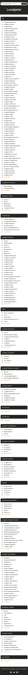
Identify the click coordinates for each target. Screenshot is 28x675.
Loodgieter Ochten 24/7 (10, 293)
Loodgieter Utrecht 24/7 (10, 148)
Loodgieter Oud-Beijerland (10, 32)
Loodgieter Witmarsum (9, 538)
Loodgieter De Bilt (8, 152)
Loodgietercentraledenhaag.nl (11, 337)
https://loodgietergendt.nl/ (10, 301)
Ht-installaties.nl (8, 464)
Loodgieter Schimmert (9, 124)
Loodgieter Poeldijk (8, 89)
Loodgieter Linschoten (9, 122)
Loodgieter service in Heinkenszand (12, 649)
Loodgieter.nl (7, 492)
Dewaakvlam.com (8, 473)
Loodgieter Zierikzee (9, 208)
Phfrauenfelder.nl (8, 186)
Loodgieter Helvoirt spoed (10, 589)
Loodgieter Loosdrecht (9, 58)
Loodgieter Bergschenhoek (10, 62)
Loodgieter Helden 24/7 (9, 156)
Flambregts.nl (7, 566)
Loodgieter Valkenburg (9, 81)
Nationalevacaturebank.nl (10, 389)
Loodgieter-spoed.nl (9, 225)
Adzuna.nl (6, 245)
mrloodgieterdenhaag (9, 188)
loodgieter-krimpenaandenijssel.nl (12, 145)
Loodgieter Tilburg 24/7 (9, 597)
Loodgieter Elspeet (8, 260)
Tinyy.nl (5, 321)
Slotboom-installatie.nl (9, 466)
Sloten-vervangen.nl (9, 313)
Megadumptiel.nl (8, 506)
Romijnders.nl (7, 562)
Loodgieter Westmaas (9, 141)
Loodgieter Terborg (8, 287)
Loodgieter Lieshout (9, 593)
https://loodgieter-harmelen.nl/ (11, 137)
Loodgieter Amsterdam (9, 150)
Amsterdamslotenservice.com (11, 319)
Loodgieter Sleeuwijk (9, 576)
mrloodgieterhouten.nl (9, 37)
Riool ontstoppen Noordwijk (10, 91)
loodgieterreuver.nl (8, 175)
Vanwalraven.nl (7, 623)
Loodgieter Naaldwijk (9, 30)
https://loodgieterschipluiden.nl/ (11, 127)
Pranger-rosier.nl (8, 486)
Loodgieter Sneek (8, 536)
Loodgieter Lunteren (9, 291)
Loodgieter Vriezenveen (10, 83)
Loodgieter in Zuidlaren (9, 400)
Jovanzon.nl (7, 247)
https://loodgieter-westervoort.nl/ (12, 280)
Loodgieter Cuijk (8, 583)
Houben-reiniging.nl (8, 568)
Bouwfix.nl (6, 358)
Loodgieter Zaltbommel (9, 278)
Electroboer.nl (7, 490)
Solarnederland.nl (8, 613)
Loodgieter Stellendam (9, 112)
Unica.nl (6, 451)
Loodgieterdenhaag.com (10, 345)
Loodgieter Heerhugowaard (10, 28)
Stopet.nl (6, 510)
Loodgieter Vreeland (9, 133)
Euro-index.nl (7, 447)
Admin (9, 3)
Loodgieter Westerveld (9, 398)
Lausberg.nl (6, 343)
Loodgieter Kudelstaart (9, 143)
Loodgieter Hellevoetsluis (10, 99)
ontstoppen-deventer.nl (9, 41)
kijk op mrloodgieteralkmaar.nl (11, 227)
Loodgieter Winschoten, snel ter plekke (13, 540)
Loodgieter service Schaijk (10, 585)
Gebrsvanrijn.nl (7, 206)
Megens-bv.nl (7, 253)
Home (2, 3)
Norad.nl (6, 433)
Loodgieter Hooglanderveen (10, 160)
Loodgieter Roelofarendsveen (11, 49)
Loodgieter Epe (7, 76)
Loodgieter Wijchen (8, 268)
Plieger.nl (6, 617)
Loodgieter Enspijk (8, 262)
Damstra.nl (6, 523)
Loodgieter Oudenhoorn (10, 118)
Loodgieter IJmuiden (9, 95)
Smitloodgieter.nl (8, 429)
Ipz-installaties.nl (8, 639)
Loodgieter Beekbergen (9, 299)
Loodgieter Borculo (8, 295)
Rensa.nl (6, 611)
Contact (6, 3)
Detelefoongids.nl (8, 243)
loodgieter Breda (8, 26)
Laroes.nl (6, 199)
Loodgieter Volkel (8, 579)
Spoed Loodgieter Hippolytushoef (12, 158)
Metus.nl (6, 372)
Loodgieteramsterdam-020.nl (11, 525)
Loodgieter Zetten (8, 274)
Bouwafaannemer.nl (9, 469)
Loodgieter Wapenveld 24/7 (10, 289)
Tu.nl (5, 615)
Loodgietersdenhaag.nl (9, 341)
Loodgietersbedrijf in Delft (10, 35)
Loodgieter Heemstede (9, 97)
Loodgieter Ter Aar (8, 116)
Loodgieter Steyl (8, 120)
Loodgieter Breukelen (9, 64)
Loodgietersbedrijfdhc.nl (10, 22)
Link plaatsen (14, 3)
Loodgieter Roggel (8, 101)
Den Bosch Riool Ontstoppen (11, 570)
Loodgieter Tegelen (8, 114)
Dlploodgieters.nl (8, 249)
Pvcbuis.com (7, 512)
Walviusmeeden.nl (8, 374)
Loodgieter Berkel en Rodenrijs (11, 45)
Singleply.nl (6, 445)
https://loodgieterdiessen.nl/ (11, 595)
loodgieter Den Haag (9, 24)
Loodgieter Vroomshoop (10, 66)
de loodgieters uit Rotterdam (11, 39)
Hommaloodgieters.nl (9, 219)
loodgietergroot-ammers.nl (10, 154)
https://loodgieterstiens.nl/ (10, 542)
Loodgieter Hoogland (9, 139)
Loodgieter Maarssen (9, 60)
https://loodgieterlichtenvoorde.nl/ (12, 276)
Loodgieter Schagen (9, 70)
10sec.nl (7, 669)
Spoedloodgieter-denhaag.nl (11, 334)
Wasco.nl (6, 621)
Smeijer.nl (6, 251)
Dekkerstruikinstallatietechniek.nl (12, 393)
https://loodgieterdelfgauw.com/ (12, 106)
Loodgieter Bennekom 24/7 (10, 283)
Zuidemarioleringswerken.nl (10, 534)
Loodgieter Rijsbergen (9, 572)
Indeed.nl (6, 241)
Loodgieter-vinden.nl (9, 391)
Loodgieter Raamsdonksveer (11, 574)
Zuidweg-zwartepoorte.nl (10, 641)
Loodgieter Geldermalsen (10, 255)
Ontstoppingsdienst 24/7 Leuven (12, 229)
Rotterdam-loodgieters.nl (10, 471)
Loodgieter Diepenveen (9, 173)
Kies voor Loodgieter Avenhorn (11, 166)
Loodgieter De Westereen (10, 108)
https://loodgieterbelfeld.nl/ (10, 164)
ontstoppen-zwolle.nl (9, 43)
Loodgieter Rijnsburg (9, 53)
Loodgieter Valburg (8, 285)
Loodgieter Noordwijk (9, 72)
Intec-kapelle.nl (7, 360)
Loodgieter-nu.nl (8, 462)
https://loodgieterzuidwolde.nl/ (11, 378)
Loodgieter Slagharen (9, 131)
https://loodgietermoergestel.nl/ (11, 591)
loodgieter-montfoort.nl (9, 104)
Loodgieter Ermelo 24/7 (9, 270)
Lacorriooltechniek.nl (9, 637)
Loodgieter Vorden (8, 272)
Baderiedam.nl (7, 204)
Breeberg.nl (6, 475)
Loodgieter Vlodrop (8, 135)
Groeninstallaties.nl (8, 488)
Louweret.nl (7, 339)
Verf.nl (5, 315)
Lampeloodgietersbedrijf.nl (10, 376)
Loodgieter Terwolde (9, 266)
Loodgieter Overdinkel (9, 162)
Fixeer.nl (6, 332)
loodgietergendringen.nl (9, 297)
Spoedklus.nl (7, 395)
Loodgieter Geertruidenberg (10, 581)
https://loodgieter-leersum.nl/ (11, 110)
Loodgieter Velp (8, 264)
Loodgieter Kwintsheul (9, 87)
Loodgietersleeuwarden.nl (10, 221)
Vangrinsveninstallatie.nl (10, 560)
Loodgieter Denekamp (9, 171)
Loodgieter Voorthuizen (10, 257)
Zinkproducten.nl (8, 508)
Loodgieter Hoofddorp (9, 74)
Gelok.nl (6, 201)
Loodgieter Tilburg (8, 599)
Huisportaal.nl (7, 317)
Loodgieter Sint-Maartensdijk (11, 647)
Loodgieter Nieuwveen (9, 129)
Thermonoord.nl (8, 504)
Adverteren (24, 3)
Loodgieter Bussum (9, 55)
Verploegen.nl (7, 619)
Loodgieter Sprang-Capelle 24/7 (11, 78)
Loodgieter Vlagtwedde (9, 544)
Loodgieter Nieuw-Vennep (10, 47)
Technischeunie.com (9, 625)
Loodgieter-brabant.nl (9, 223)
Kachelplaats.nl (7, 449)
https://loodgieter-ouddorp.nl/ (11, 85)
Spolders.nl (6, 356)
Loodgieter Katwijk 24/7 (9, 68)
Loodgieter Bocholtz (9, 168)
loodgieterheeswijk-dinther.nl (11, 587)
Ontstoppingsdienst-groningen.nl (12, 528)
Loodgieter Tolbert (8, 546)
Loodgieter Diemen (8, 51)
